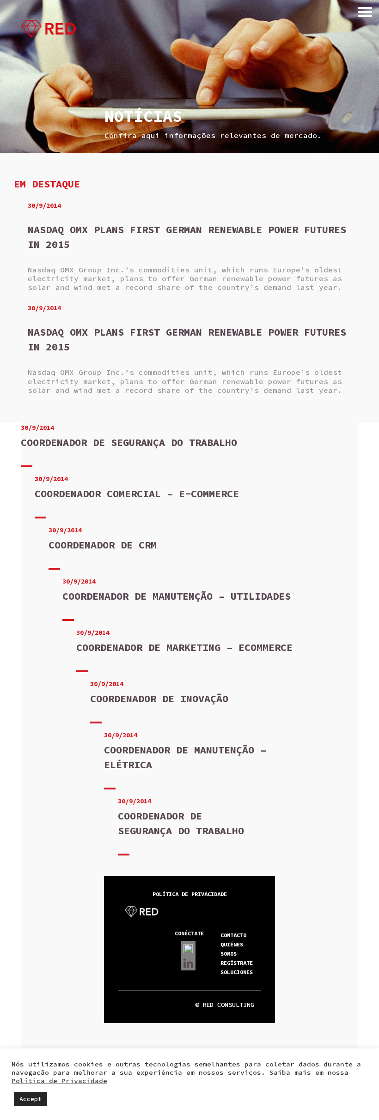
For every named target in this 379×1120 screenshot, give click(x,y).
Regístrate (236, 962)
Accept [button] (30, 1099)
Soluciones (236, 972)
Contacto (233, 935)
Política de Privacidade (59, 1081)
